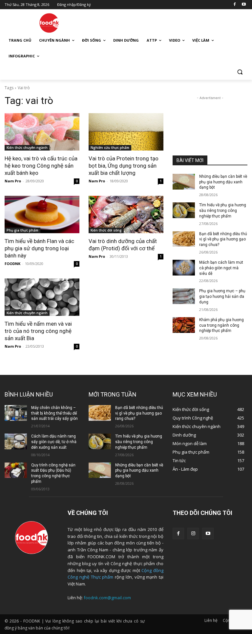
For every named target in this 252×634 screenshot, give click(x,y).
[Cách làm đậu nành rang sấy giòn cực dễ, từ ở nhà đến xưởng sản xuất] (16, 441)
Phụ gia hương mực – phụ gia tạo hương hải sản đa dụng (222, 296)
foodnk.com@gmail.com (107, 598)
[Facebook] (234, 5)
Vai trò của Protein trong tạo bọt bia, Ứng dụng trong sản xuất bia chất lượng (123, 165)
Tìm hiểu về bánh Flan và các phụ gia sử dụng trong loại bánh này (39, 248)
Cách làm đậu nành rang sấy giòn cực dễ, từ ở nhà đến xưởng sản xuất (53, 442)
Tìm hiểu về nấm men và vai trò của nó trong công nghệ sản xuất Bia (38, 330)
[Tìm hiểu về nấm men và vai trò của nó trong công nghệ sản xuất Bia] (42, 297)
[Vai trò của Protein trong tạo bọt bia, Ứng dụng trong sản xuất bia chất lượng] (126, 132)
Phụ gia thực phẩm (22, 230)
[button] (239, 72)
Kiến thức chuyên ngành (27, 147)
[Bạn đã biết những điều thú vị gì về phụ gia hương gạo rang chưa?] (184, 239)
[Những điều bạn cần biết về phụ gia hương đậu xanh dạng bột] (184, 182)
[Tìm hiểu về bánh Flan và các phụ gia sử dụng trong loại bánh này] (42, 214)
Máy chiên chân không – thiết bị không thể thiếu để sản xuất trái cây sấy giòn (54, 413)
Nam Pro (13, 180)
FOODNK (12, 263)
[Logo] (49, 23)
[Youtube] (243, 5)
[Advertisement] (170, 22)
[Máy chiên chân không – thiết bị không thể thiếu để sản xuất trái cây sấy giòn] (16, 413)
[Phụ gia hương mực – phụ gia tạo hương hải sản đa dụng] (184, 296)
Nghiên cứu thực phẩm (110, 147)
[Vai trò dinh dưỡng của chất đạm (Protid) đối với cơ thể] (126, 214)
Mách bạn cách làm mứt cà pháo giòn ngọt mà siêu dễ (221, 268)
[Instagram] (193, 533)
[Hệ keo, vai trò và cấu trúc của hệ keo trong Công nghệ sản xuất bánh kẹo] (42, 132)
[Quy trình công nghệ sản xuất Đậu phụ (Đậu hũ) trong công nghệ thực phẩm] (16, 470)
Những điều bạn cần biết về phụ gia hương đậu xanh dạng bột (223, 182)
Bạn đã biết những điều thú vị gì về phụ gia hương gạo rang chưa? (223, 239)
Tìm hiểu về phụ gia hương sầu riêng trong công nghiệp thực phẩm (222, 210)
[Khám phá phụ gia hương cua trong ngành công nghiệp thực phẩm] (184, 325)
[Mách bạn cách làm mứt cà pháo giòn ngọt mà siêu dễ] (184, 268)
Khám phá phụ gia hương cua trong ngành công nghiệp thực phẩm (221, 325)
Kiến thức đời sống (106, 230)
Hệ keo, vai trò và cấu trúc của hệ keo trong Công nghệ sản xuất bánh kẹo (41, 165)
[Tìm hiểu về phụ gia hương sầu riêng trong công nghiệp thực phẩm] (184, 210)
